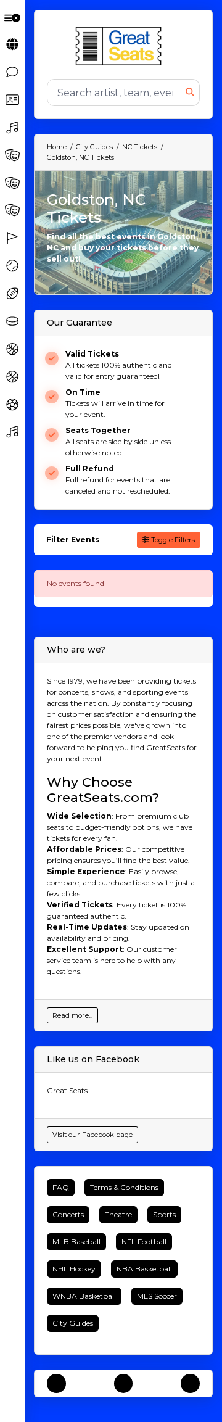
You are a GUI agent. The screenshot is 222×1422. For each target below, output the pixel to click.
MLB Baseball (76, 1241)
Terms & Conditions (124, 1187)
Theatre (118, 1214)
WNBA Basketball (84, 1295)
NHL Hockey (74, 1268)
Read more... (72, 1015)
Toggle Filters (172, 539)
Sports (164, 1214)
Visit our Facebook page (92, 1134)
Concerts (68, 1214)
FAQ (60, 1187)
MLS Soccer (157, 1295)
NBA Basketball (144, 1268)
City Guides (72, 1323)
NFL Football (143, 1241)
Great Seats (67, 1090)
